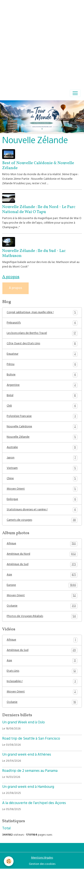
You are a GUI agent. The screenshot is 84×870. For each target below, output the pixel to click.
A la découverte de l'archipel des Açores (34, 803)
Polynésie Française (41, 416)
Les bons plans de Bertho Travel (41, 333)
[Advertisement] (42, 42)
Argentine (41, 385)
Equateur (41, 354)
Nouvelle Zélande (41, 437)
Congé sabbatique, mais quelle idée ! (41, 313)
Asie (41, 575)
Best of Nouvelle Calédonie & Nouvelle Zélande (38, 165)
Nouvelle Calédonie (41, 427)
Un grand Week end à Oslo (23, 722)
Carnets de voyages (41, 520)
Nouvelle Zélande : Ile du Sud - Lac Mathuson (34, 253)
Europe (41, 585)
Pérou (41, 365)
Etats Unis (41, 671)
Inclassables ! (41, 682)
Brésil (41, 396)
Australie (41, 448)
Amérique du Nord (41, 554)
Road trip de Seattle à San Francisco (31, 739)
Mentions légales (42, 858)
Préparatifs (41, 323)
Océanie (41, 606)
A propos (15, 288)
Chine (41, 479)
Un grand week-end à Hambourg (28, 787)
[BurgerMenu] (75, 93)
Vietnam (41, 468)
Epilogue (41, 500)
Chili (41, 406)
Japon (41, 458)
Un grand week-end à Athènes (26, 755)
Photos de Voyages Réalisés (41, 617)
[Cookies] (9, 861)
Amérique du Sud (41, 565)
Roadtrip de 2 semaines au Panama (30, 771)
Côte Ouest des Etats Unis (41, 344)
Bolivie (41, 375)
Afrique (41, 544)
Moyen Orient (41, 489)
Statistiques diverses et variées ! (41, 510)
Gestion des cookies (42, 864)
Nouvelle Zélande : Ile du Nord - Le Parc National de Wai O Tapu (38, 209)
